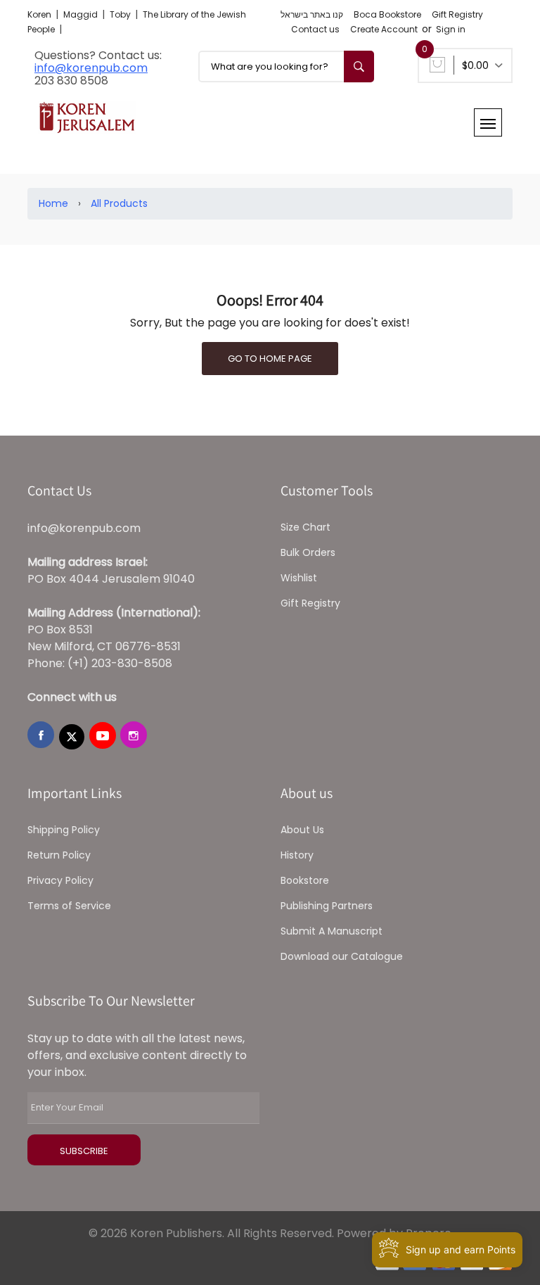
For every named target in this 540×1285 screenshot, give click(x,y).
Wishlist (299, 578)
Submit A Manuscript (331, 931)
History (297, 855)
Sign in (450, 29)
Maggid (81, 14)
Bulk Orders (308, 552)
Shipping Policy (63, 830)
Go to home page (270, 358)
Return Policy (59, 855)
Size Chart (305, 527)
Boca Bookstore (387, 14)
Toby (121, 14)
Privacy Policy (60, 880)
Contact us (315, 29)
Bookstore (305, 880)
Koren (40, 14)
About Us (302, 830)
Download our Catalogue (342, 956)
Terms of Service (69, 906)
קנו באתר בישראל (312, 14)
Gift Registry (457, 14)
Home (53, 203)
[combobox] (286, 66)
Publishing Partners (327, 906)
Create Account (384, 29)
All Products (119, 203)
